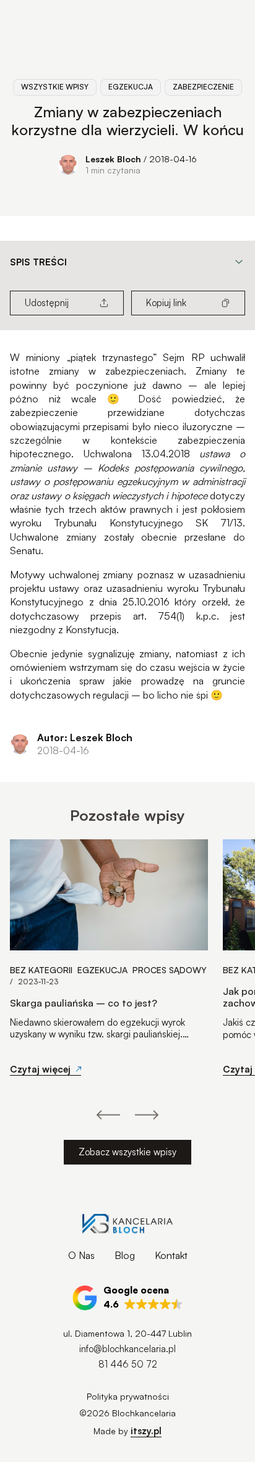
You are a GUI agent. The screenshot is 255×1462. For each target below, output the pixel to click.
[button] (127, 1297)
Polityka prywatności (128, 1396)
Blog (125, 1255)
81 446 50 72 (127, 1364)
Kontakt (171, 1255)
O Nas (81, 1255)
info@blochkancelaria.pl (127, 1349)
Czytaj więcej (40, 1069)
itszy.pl (146, 1431)
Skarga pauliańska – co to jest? (83, 1003)
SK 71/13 (219, 523)
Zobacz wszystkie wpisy (127, 1152)
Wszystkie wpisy (55, 86)
